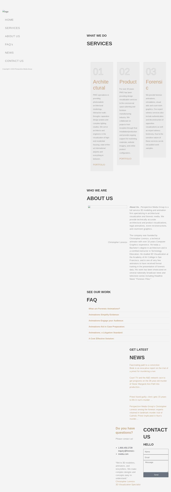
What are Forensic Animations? (104, 309)
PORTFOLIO (99, 165)
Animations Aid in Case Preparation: (107, 326)
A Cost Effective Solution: (101, 338)
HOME (9, 19)
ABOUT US (12, 36)
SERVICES (12, 28)
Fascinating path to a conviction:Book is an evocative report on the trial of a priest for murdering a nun (149, 368)
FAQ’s (9, 44)
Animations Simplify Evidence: (104, 314)
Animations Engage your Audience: (106, 320)
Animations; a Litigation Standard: (106, 332)
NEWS (9, 52)
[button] (128, 309)
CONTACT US (14, 60)
